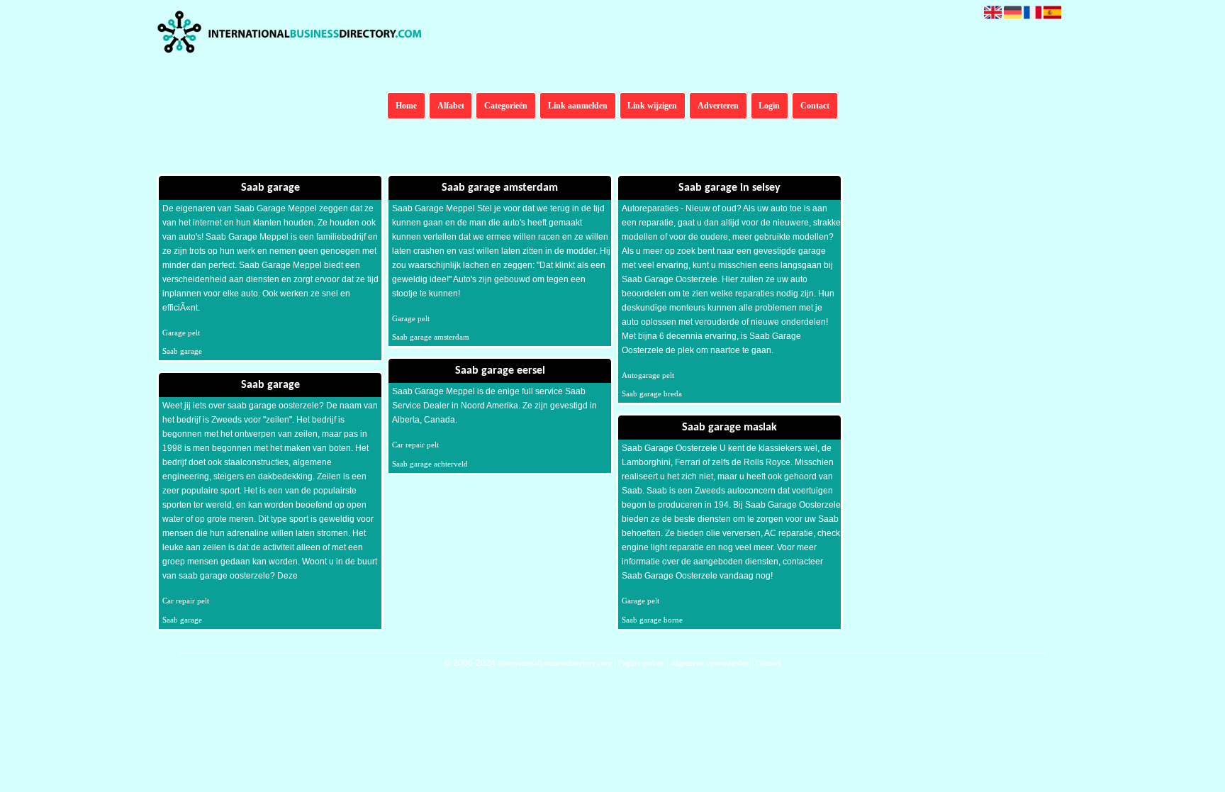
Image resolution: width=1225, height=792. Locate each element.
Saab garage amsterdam (430, 337)
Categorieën (505, 106)
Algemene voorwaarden (710, 663)
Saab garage (182, 351)
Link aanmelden (578, 106)
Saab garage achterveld (430, 463)
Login (769, 106)
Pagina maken (641, 663)
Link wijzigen (652, 106)
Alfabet (450, 106)
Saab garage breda (652, 393)
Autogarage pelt (648, 375)
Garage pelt (181, 332)
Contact (814, 106)
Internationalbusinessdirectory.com (555, 663)
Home (406, 106)
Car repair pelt (185, 600)
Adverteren (718, 106)
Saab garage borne (652, 619)
